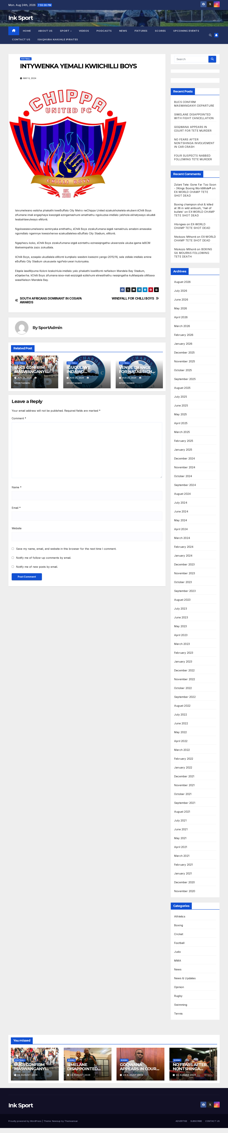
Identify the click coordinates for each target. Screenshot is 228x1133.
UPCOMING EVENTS (186, 30)
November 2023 (184, 573)
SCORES (160, 30)
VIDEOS (84, 30)
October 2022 (183, 688)
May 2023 (180, 626)
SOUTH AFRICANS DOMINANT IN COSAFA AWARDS (51, 300)
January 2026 (183, 343)
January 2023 (183, 661)
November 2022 (184, 679)
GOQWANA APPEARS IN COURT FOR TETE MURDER (139, 1068)
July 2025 (180, 396)
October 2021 (182, 794)
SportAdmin (50, 327)
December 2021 (184, 776)
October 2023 (183, 582)
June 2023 (181, 617)
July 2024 (180, 502)
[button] (210, 35)
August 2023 (182, 599)
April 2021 (180, 847)
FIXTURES (141, 30)
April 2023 (180, 635)
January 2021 (183, 873)
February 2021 (183, 864)
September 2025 (185, 379)
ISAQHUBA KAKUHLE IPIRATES (58, 39)
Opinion (179, 987)
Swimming (180, 1004)
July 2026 (180, 290)
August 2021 (182, 811)
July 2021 (180, 820)
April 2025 (180, 423)
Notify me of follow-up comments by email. (43, 557)
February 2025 (183, 440)
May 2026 (180, 308)
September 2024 (185, 485)
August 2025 (182, 387)
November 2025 (184, 361)
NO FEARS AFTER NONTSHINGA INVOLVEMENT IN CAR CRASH (194, 143)
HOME (27, 30)
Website (17, 528)
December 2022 (184, 670)
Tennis (178, 1013)
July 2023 (180, 608)
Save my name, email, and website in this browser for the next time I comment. (66, 548)
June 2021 (181, 829)
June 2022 (181, 723)
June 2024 (181, 511)
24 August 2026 (27, 1075)
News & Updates (185, 978)
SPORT (65, 30)
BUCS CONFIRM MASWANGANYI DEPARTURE (30, 371)
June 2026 (181, 299)
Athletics (179, 916)
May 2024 (180, 520)
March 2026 (182, 326)
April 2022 (180, 741)
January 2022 (183, 767)
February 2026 (183, 335)
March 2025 (182, 432)
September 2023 (185, 591)
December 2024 (184, 458)
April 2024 (181, 529)
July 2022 (180, 714)
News (177, 969)
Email (16, 507)
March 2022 (182, 750)
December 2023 (184, 564)
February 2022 (183, 758)
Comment (19, 418)
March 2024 (182, 538)
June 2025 (181, 405)
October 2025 (183, 370)
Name (17, 487)
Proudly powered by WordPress (25, 1121)
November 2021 (184, 785)
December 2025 (184, 352)
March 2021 (181, 855)
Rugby (178, 996)
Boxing (178, 925)
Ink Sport (20, 17)
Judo (177, 951)
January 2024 (183, 555)
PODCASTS (104, 30)
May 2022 (180, 732)
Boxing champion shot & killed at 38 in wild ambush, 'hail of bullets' (193, 208)
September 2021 (184, 802)
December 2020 (184, 882)
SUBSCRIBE (196, 1121)
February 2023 (183, 652)
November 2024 (184, 467)
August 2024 (182, 493)
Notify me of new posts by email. (37, 566)
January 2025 (183, 449)
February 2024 (184, 546)
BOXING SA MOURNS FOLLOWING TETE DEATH (193, 253)
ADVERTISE (181, 1121)
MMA (177, 960)
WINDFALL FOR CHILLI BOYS (133, 298)
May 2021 (180, 838)
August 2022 (182, 705)
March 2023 (182, 644)
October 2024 (183, 476)
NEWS (123, 30)
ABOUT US (45, 30)
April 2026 (181, 317)
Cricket (178, 934)
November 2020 (184, 891)
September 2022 (185, 697)
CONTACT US (21, 39)
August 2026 (182, 282)
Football (26, 59)
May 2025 (180, 414)
